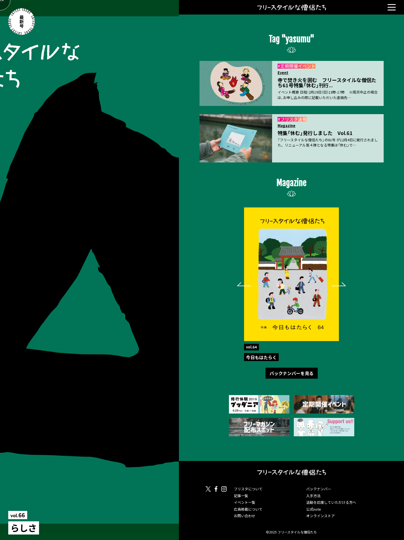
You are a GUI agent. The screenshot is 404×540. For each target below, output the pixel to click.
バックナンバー (318, 488)
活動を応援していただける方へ (331, 502)
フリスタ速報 (293, 119)
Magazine (286, 126)
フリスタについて (248, 488)
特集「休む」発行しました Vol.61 (315, 133)
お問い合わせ (244, 515)
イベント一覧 (244, 502)
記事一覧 (241, 495)
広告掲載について (248, 509)
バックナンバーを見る (292, 373)
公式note (313, 509)
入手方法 (313, 495)
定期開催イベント (298, 66)
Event (283, 73)
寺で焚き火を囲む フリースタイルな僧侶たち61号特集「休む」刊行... (327, 82)
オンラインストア (320, 515)
